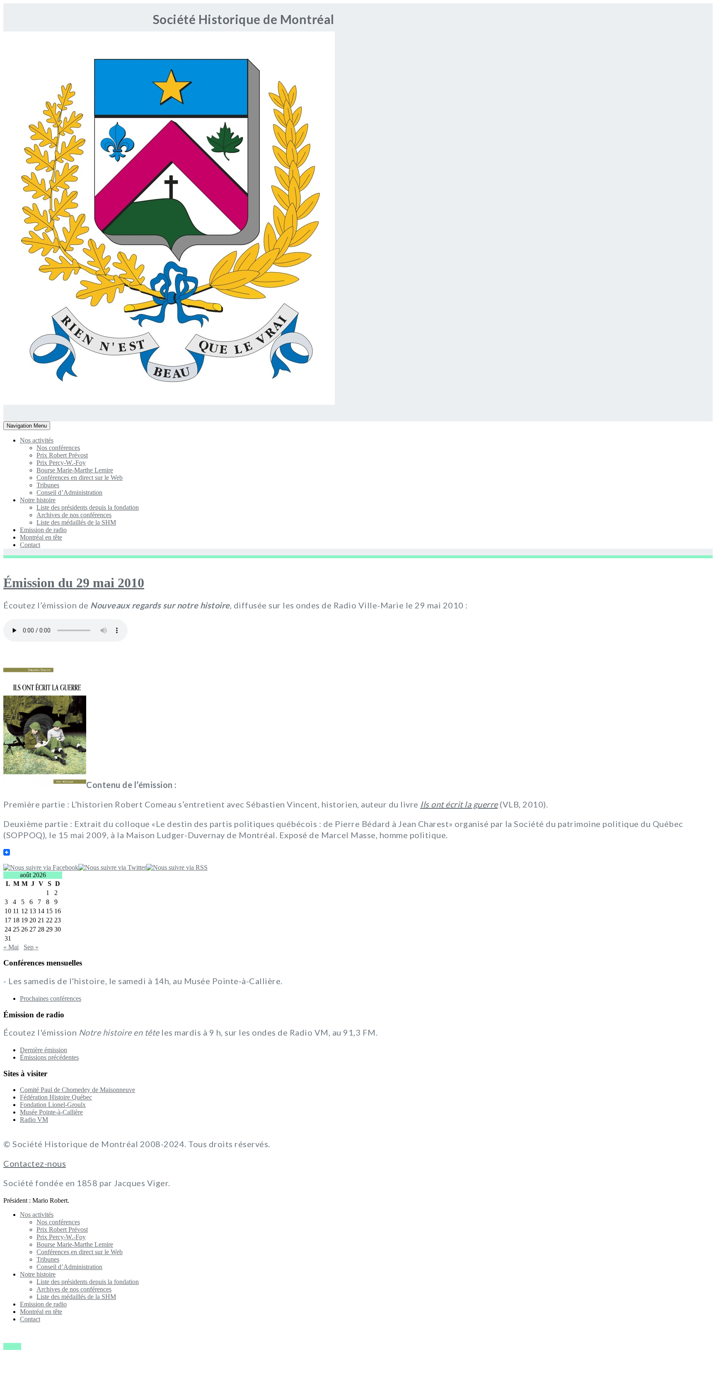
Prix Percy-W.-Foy (61, 462)
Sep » (31, 947)
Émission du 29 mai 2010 (73, 582)
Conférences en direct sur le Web (79, 477)
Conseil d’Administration (69, 492)
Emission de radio (43, 529)
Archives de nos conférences (73, 514)
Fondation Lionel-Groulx (53, 1104)
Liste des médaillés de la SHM (76, 522)
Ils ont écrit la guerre (459, 804)
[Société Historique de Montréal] (28, 402)
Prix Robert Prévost (62, 455)
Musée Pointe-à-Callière (51, 1112)
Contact (30, 544)
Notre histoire (38, 499)
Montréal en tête (41, 537)
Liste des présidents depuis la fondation (87, 507)
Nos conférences (58, 447)
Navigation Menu (26, 426)
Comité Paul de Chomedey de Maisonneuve (77, 1089)
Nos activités (36, 440)
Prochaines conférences (50, 998)
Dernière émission (43, 1049)
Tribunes (47, 485)
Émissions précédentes (49, 1057)
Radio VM (34, 1119)
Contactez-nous (34, 1163)
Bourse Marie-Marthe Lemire (74, 470)
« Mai (11, 947)
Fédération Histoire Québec (56, 1097)
